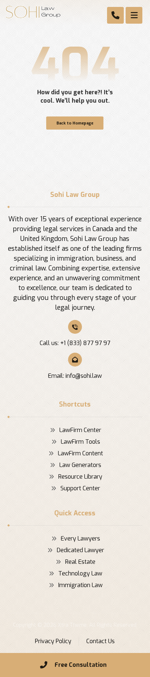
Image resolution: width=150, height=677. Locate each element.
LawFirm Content (80, 453)
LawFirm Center (80, 430)
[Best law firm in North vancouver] (33, 12)
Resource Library (80, 476)
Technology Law (80, 573)
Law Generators (80, 465)
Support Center (80, 488)
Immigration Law (80, 585)
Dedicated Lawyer (80, 550)
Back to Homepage (75, 123)
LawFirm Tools (80, 442)
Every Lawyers (80, 538)
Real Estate (80, 562)
